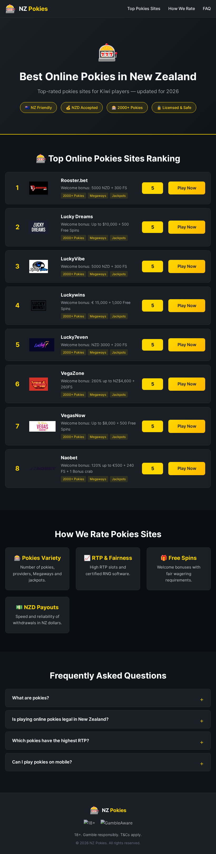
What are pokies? (30, 697)
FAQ (207, 8)
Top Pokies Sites (143, 8)
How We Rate (181, 8)
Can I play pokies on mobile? (42, 762)
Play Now (187, 187)
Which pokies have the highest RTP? (50, 740)
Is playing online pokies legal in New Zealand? (60, 719)
